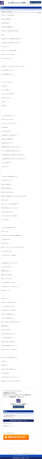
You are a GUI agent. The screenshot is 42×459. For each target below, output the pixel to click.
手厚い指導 (32, 453)
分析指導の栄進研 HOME (4, 9)
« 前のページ (3, 450)
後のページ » (39, 450)
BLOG (9, 9)
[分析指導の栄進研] (2, 4)
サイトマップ (10, 453)
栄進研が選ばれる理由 (25, 453)
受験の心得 (13, 9)
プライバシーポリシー (17, 453)
